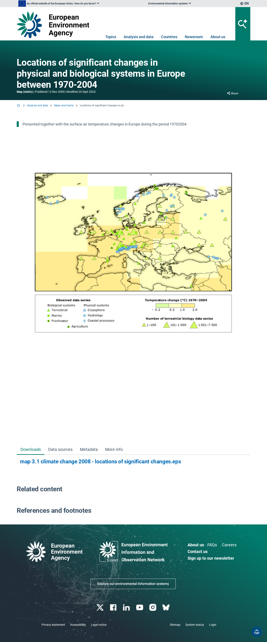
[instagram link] (153, 607)
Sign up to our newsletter (211, 558)
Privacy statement (53, 624)
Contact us (198, 551)
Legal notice (99, 624)
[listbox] (59, 3)
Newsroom (194, 37)
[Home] (19, 106)
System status (194, 624)
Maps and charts (64, 105)
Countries (169, 37)
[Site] (54, 24)
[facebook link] (113, 607)
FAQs (212, 544)
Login (212, 624)
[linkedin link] (127, 607)
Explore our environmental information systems (133, 584)
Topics (110, 37)
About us (217, 37)
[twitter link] (100, 607)
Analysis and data (139, 37)
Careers (229, 544)
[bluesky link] (166, 607)
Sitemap (175, 624)
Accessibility (78, 624)
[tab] (30, 449)
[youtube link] (140, 607)
